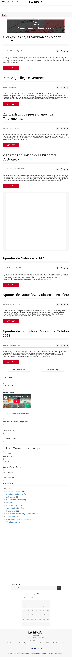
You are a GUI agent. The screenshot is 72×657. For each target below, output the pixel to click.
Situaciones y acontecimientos (17, 519)
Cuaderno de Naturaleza (15, 499)
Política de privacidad (35, 653)
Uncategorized (11, 522)
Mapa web (50, 653)
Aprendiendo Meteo (13, 491)
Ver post (11, 68)
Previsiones (10, 511)
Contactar (10, 653)
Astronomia (10, 497)
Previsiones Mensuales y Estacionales (20, 513)
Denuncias (10, 502)
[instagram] (37, 640)
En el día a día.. (12, 505)
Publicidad (44, 653)
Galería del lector (12, 508)
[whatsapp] (41, 640)
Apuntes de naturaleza (14, 494)
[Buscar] (59, 588)
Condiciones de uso (25, 653)
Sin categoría (11, 516)
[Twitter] (34, 640)
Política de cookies (58, 653)
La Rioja (36, 632)
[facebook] (30, 640)
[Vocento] (36, 648)
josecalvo (35, 24)
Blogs (4, 15)
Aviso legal (16, 653)
